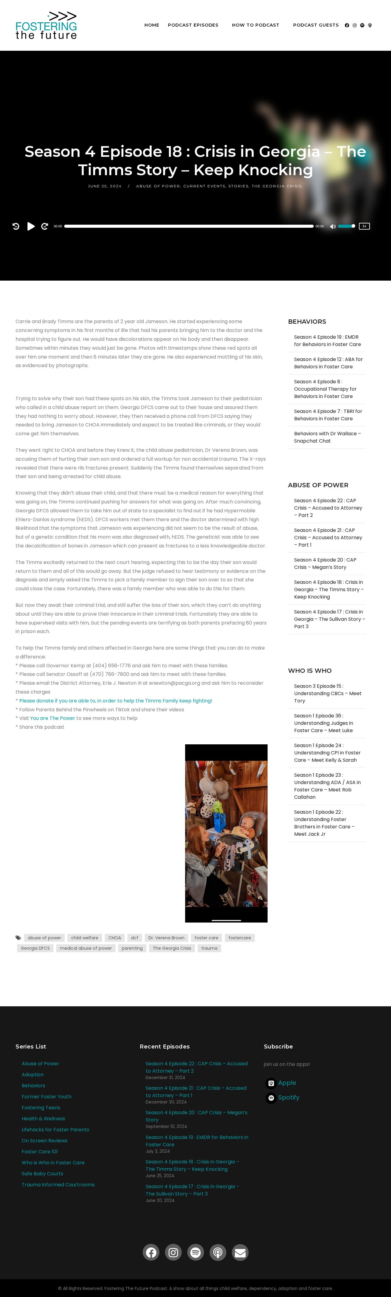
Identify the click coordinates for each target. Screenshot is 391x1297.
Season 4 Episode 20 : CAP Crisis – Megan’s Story (325, 563)
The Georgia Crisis (172, 948)
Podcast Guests (316, 25)
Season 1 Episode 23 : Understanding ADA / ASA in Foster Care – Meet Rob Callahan (327, 786)
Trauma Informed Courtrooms (58, 1184)
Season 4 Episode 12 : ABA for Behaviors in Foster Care (328, 363)
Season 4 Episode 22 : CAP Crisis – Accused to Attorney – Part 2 (328, 508)
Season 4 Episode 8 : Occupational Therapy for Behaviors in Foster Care (325, 389)
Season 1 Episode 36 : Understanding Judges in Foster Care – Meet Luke (323, 723)
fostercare (239, 938)
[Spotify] (362, 25)
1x (364, 226)
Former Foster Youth (46, 1096)
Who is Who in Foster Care (53, 1162)
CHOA (114, 938)
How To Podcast (256, 25)
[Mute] (333, 227)
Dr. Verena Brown (166, 938)
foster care (206, 938)
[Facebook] (347, 25)
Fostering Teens (41, 1107)
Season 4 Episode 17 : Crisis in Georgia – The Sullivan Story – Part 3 (329, 619)
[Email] (240, 1252)
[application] (192, 226)
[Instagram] (354, 25)
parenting (132, 948)
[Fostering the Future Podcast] (46, 25)
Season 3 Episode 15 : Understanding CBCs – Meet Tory (328, 693)
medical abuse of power (86, 948)
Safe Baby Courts (42, 1173)
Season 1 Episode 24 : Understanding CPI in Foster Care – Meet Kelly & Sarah (327, 753)
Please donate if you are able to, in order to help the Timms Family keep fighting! (115, 700)
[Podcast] (370, 25)
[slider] (346, 230)
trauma (209, 948)
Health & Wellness (43, 1118)
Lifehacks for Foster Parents (55, 1129)
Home (151, 25)
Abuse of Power (40, 1063)
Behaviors (33, 1085)
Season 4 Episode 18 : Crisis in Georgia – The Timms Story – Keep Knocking (329, 589)
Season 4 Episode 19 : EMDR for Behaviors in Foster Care (327, 340)
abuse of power (44, 938)
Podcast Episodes (193, 25)
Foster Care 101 (40, 1151)
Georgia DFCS (35, 948)
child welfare (84, 938)
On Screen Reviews (45, 1140)
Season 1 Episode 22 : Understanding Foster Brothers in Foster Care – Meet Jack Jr (324, 823)
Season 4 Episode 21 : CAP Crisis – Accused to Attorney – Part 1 (328, 537)
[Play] (32, 226)
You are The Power (52, 718)
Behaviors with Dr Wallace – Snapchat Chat (327, 437)
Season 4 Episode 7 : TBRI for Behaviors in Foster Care (328, 415)
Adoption (33, 1074)
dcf (134, 938)
